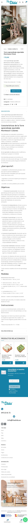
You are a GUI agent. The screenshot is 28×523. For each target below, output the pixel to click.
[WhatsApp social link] (14, 104)
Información (5, 461)
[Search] (19, 2)
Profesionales (4, 466)
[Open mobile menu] (1, 2)
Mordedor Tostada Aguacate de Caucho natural (6, 356)
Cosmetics (3, 440)
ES (21, 511)
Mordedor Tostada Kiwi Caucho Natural (20, 355)
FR (10, 512)
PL (18, 512)
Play (2, 433)
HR (14, 512)
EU (24, 511)
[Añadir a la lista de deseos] (10, 345)
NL (17, 512)
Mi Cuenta (3, 447)
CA (23, 511)
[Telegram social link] (16, 104)
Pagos (2, 452)
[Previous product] (20, 49)
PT (20, 512)
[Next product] (23, 49)
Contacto (3, 464)
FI (19, 512)
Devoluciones (4, 455)
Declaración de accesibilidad (8, 477)
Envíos (2, 450)
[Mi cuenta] (22, 2)
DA (15, 512)
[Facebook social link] (10, 104)
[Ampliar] (3, 41)
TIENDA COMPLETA (13, 49)
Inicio (5, 49)
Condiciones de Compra (7, 457)
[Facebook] (2, 424)
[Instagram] (5, 424)
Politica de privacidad (6, 474)
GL (26, 511)
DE (7, 512)
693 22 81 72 (5, 413)
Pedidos (3, 444)
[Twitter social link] (12, 104)
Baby (2, 438)
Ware (2, 430)
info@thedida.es (14, 420)
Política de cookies (5, 472)
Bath (2, 435)
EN (9, 512)
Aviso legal (3, 469)
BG (11, 512)
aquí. (19, 265)
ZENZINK (18, 511)
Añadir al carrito (16, 91)
